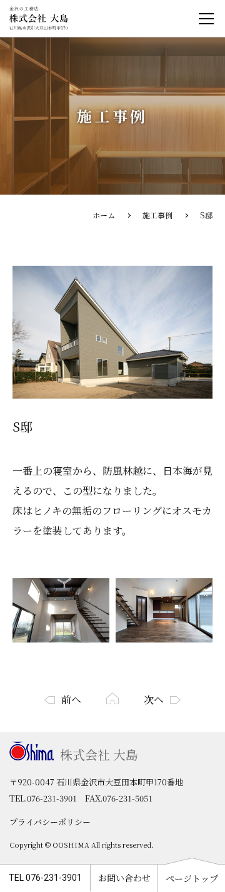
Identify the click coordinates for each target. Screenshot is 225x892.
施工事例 (157, 215)
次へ (154, 699)
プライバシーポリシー (50, 822)
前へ (71, 699)
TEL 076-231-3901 (45, 878)
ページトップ (192, 878)
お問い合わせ (124, 877)
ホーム (103, 215)
